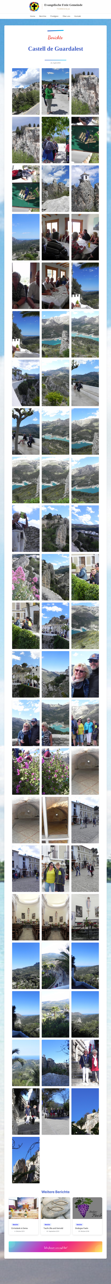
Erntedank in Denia (19, 1228)
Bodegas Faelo (81, 1228)
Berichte (42, 16)
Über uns (66, 16)
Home (32, 16)
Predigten (54, 16)
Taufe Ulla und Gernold (53, 1228)
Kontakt (77, 16)
